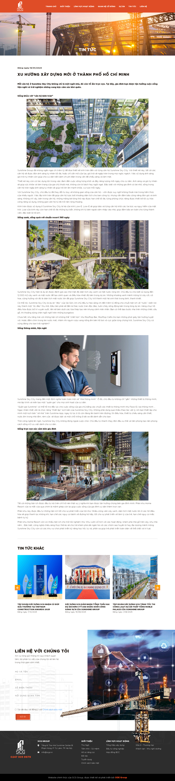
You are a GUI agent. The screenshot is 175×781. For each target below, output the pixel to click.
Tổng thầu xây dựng (115, 745)
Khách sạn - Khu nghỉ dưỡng (148, 748)
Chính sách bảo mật (90, 763)
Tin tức (132, 6)
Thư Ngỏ (85, 745)
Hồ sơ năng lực (88, 752)
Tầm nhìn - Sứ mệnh (90, 748)
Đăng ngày (27, 612)
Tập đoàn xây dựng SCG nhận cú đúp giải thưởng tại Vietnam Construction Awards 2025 (38, 606)
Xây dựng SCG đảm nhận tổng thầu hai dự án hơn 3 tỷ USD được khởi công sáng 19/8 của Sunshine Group (87, 606)
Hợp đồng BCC (113, 752)
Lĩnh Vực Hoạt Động (84, 6)
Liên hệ (143, 6)
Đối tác (84, 756)
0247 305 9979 (20, 757)
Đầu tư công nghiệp (115, 748)
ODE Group (121, 777)
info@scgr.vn (47, 752)
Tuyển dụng (86, 759)
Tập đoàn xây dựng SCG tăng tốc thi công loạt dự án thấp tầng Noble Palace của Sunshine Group (134, 606)
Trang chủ (51, 6)
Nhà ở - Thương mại (145, 745)
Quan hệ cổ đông (106, 6)
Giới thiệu (65, 6)
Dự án (122, 6)
